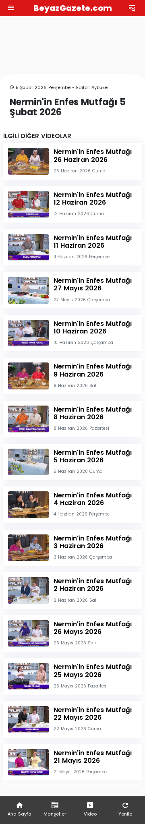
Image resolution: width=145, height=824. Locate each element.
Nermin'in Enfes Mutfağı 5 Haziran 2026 (93, 456)
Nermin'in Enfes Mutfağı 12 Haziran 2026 (93, 198)
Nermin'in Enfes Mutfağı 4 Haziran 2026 (93, 499)
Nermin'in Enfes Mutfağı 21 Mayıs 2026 (93, 756)
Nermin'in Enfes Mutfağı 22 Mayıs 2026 (93, 713)
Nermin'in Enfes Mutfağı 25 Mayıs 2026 (93, 670)
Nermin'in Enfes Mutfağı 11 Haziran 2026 (93, 241)
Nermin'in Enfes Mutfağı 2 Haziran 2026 (93, 584)
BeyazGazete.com (72, 8)
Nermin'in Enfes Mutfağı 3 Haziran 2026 (93, 542)
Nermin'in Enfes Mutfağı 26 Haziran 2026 (93, 155)
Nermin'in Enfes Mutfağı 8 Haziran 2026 (93, 413)
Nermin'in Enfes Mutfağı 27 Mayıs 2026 (93, 284)
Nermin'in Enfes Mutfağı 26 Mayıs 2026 (93, 627)
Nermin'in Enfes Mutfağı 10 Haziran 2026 (93, 327)
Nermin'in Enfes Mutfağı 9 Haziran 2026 (93, 370)
